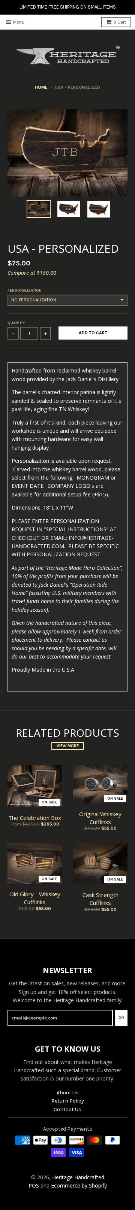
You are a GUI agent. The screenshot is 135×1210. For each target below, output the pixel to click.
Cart (119, 22)
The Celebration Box (34, 817)
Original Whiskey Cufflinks (100, 818)
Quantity (16, 323)
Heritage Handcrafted (78, 1177)
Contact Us (67, 1109)
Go (121, 1017)
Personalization (25, 290)
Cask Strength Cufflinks (100, 898)
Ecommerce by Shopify (79, 1185)
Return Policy (67, 1101)
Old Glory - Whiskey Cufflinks (34, 898)
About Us (68, 1092)
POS (33, 1185)
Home (41, 87)
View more (68, 746)
